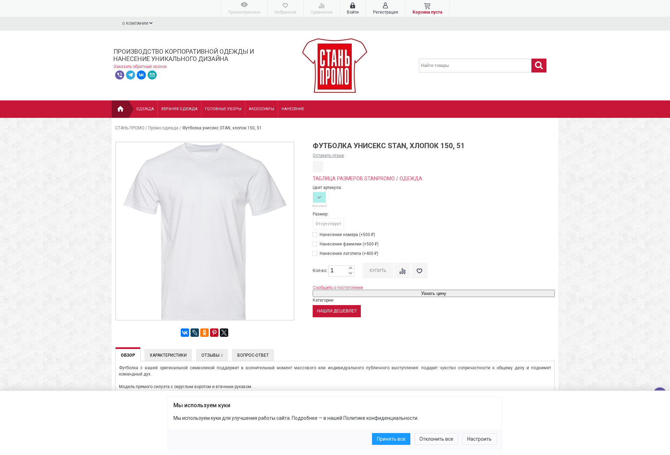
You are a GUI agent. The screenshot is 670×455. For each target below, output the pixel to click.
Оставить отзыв (328, 155)
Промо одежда (163, 128)
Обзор (128, 355)
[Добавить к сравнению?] (402, 271)
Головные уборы (223, 109)
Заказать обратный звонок (140, 66)
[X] (224, 332)
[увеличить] (350, 268)
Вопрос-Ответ (253, 355)
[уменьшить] (350, 273)
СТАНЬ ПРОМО (129, 128)
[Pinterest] (214, 332)
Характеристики (168, 355)
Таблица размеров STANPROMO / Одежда (367, 179)
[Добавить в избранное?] (419, 271)
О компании (135, 23)
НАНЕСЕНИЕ (293, 109)
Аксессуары (261, 109)
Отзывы (212, 355)
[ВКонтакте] (185, 332)
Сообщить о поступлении (338, 287)
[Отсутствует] (319, 197)
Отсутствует (328, 223)
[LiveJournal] (195, 332)
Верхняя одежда (179, 109)
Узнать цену (433, 293)
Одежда (145, 109)
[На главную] (120, 109)
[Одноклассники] (204, 332)
